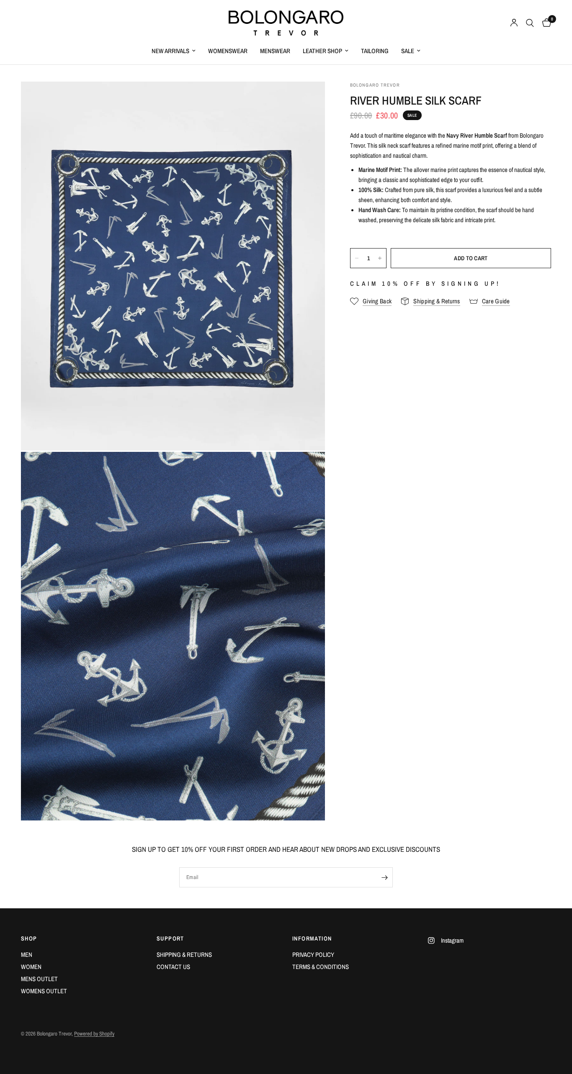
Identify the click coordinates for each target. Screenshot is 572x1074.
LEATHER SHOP (322, 50)
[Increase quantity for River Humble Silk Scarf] (380, 258)
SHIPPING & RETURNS (184, 954)
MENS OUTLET (39, 978)
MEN (26, 954)
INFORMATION (312, 938)
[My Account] (514, 23)
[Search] (530, 23)
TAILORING (375, 50)
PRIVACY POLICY (313, 954)
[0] (544, 23)
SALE (407, 50)
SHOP (29, 938)
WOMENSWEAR (227, 50)
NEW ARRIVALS (170, 50)
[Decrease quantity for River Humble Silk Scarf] (356, 258)
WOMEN (31, 966)
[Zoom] (307, 99)
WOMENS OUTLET (44, 991)
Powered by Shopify (94, 1033)
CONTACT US (173, 966)
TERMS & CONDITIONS (320, 966)
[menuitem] (173, 51)
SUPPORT (170, 938)
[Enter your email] (384, 877)
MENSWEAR (275, 50)
